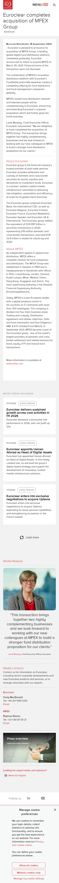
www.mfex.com (14, 364)
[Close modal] (55, 810)
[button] (40, 4)
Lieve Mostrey (14, 654)
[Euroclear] (8, 4)
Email (6, 704)
